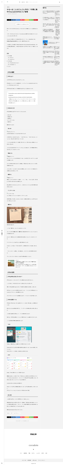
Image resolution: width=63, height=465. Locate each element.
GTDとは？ (12, 57)
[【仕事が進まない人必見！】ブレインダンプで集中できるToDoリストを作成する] (49, 20)
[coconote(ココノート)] (11, 2)
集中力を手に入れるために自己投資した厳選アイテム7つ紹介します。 (57, 53)
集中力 (43, 453)
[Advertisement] (51, 111)
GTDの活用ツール (13, 64)
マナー (21, 453)
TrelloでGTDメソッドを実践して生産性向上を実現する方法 (17, 351)
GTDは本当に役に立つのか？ (14, 62)
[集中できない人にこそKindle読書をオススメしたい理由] (48, 38)
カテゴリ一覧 (24, 460)
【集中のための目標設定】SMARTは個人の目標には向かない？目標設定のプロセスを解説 (57, 32)
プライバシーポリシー (41, 460)
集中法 (8, 413)
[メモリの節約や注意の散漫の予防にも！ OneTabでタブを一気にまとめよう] (49, 13)
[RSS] (1, 463)
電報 (29, 453)
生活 (46, 453)
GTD (11, 413)
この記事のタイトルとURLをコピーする (22, 24)
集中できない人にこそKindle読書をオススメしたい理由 (57, 38)
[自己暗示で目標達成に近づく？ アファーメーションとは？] (48, 58)
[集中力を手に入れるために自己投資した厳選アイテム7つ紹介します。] (49, 53)
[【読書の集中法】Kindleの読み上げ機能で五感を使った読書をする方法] (49, 63)
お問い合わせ (34, 460)
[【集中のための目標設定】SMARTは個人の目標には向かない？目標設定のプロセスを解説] (49, 32)
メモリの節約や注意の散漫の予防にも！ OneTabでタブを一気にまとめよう (57, 13)
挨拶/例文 (25, 453)
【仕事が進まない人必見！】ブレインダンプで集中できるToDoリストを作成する (57, 20)
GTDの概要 (10, 55)
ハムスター (38, 453)
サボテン (33, 453)
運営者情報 (29, 460)
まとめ (9, 66)
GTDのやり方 (12, 59)
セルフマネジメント (17, 413)
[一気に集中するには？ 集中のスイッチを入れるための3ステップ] (45, 42)
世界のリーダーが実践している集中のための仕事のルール (56, 48)
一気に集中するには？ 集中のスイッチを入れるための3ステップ (54, 43)
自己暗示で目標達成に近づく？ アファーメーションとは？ (57, 58)
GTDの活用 (10, 61)
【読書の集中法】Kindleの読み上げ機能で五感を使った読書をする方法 (57, 63)
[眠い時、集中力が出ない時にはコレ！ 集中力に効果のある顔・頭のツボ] (49, 25)
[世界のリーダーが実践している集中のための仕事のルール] (48, 48)
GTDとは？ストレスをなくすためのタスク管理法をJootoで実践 (18, 390)
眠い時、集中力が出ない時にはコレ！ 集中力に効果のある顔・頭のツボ (57, 25)
